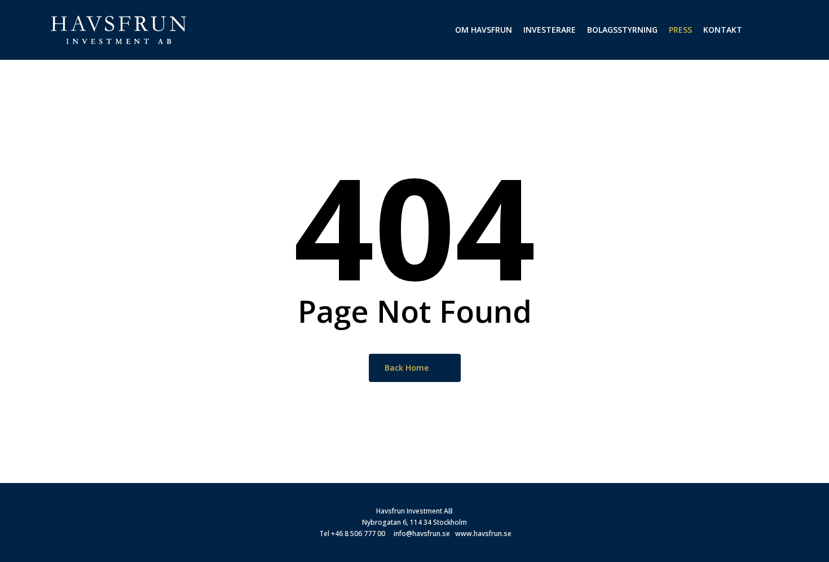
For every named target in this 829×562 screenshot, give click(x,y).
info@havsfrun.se (422, 533)
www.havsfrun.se (483, 533)
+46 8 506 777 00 (358, 533)
